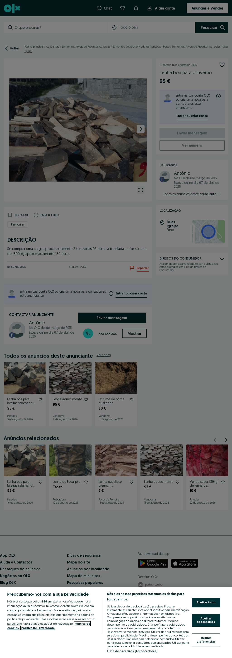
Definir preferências (206, 639)
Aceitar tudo (205, 602)
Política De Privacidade (38, 628)
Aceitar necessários (206, 620)
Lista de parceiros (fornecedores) (132, 651)
